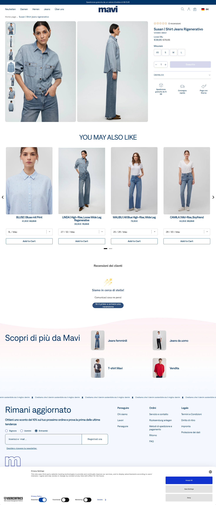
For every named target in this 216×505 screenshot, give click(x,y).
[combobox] (205, 9)
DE (207, 9)
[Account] (188, 9)
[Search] (182, 9)
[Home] (108, 9)
